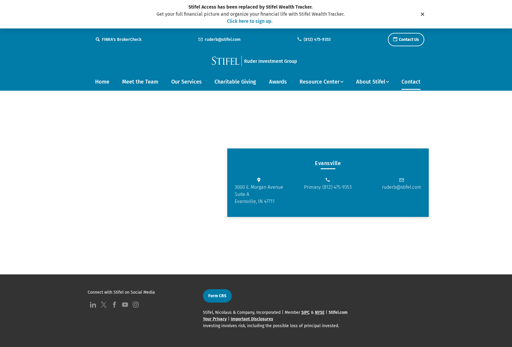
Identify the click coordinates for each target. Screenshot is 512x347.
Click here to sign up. (250, 21)
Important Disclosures (252, 319)
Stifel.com (338, 312)
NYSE (319, 312)
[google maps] (128, 182)
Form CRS (217, 295)
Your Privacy (215, 319)
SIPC (305, 312)
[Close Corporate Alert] (422, 14)
